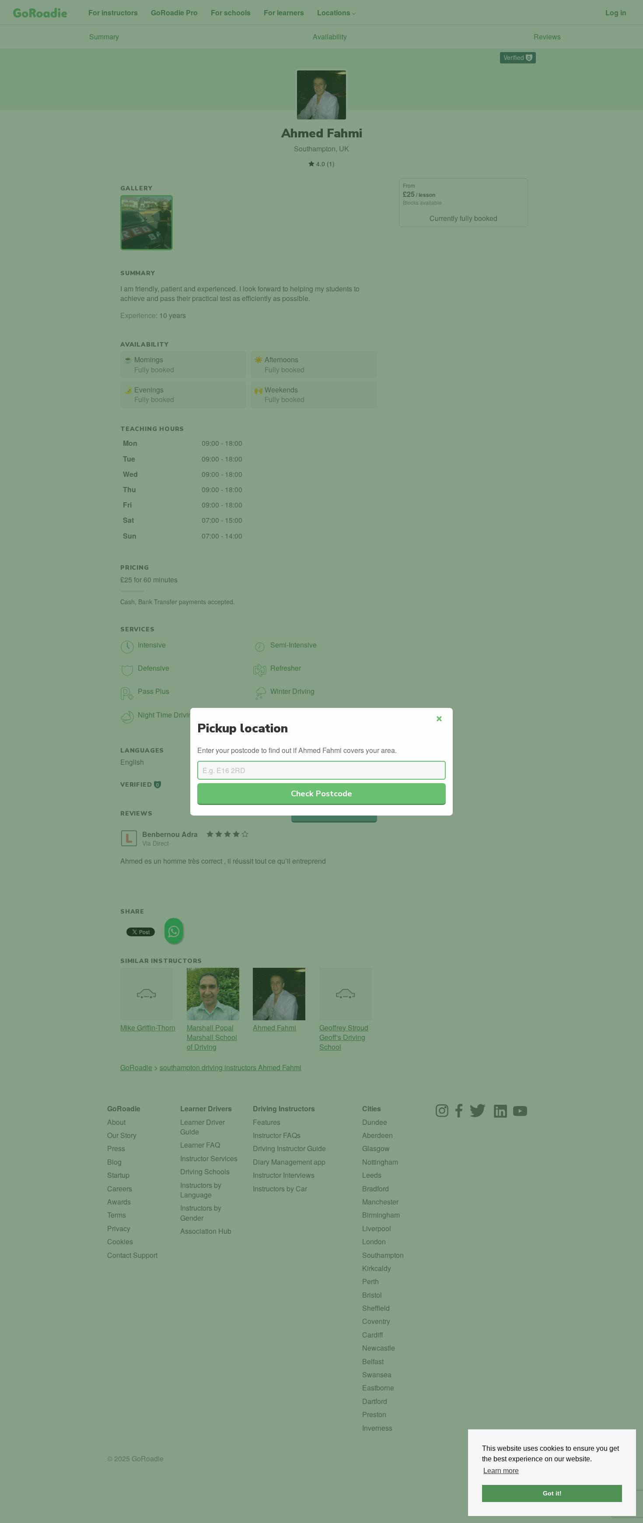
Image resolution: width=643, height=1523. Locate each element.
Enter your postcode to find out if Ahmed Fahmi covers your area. (297, 750)
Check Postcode (321, 793)
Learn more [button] (501, 1470)
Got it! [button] (552, 1493)
